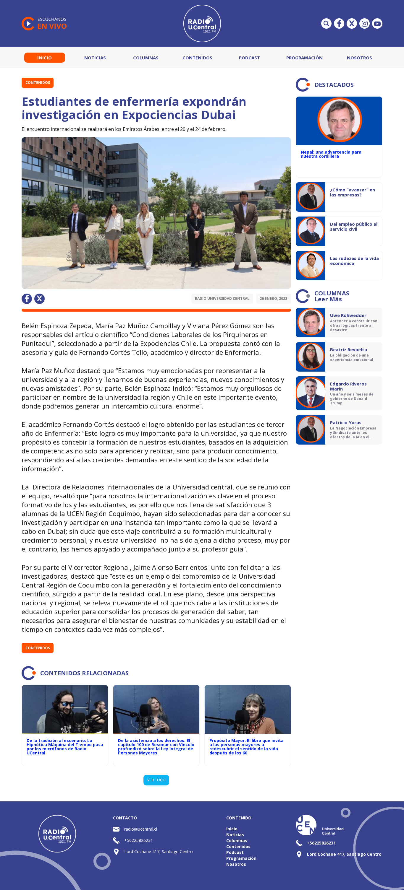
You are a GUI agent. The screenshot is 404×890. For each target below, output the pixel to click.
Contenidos (197, 58)
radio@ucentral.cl (140, 829)
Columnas (146, 58)
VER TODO (156, 779)
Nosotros (359, 58)
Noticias (95, 58)
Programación (304, 58)
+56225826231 (138, 840)
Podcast (249, 58)
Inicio (44, 58)
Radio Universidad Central (222, 298)
